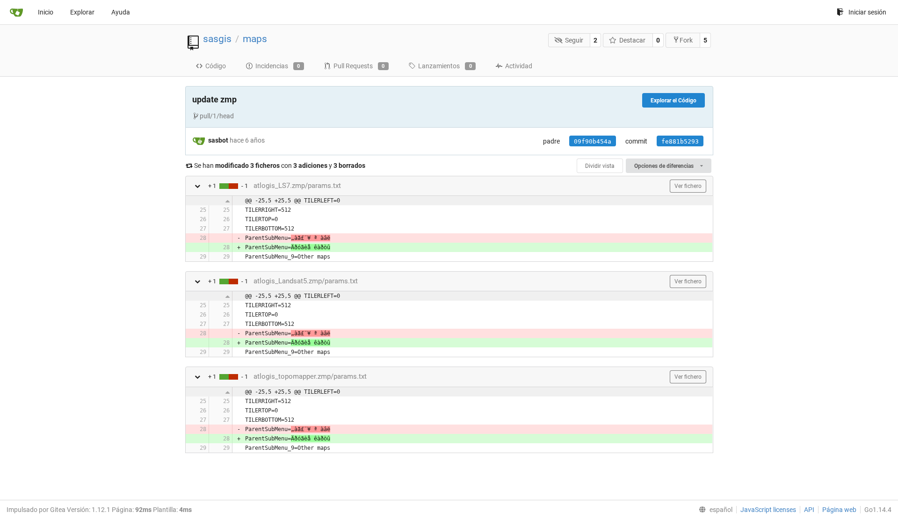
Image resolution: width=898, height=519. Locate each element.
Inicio (45, 12)
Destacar (632, 40)
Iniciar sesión (867, 12)
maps (255, 38)
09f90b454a (592, 141)
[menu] (713, 509)
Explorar (82, 12)
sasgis (217, 38)
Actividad (518, 66)
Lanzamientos (445, 66)
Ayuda (120, 12)
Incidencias (277, 66)
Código (215, 66)
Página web (839, 509)
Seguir (574, 40)
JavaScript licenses (768, 509)
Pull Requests (359, 66)
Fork (686, 40)
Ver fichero (688, 186)
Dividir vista (600, 166)
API (809, 509)
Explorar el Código (673, 100)
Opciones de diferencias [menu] (664, 166)
